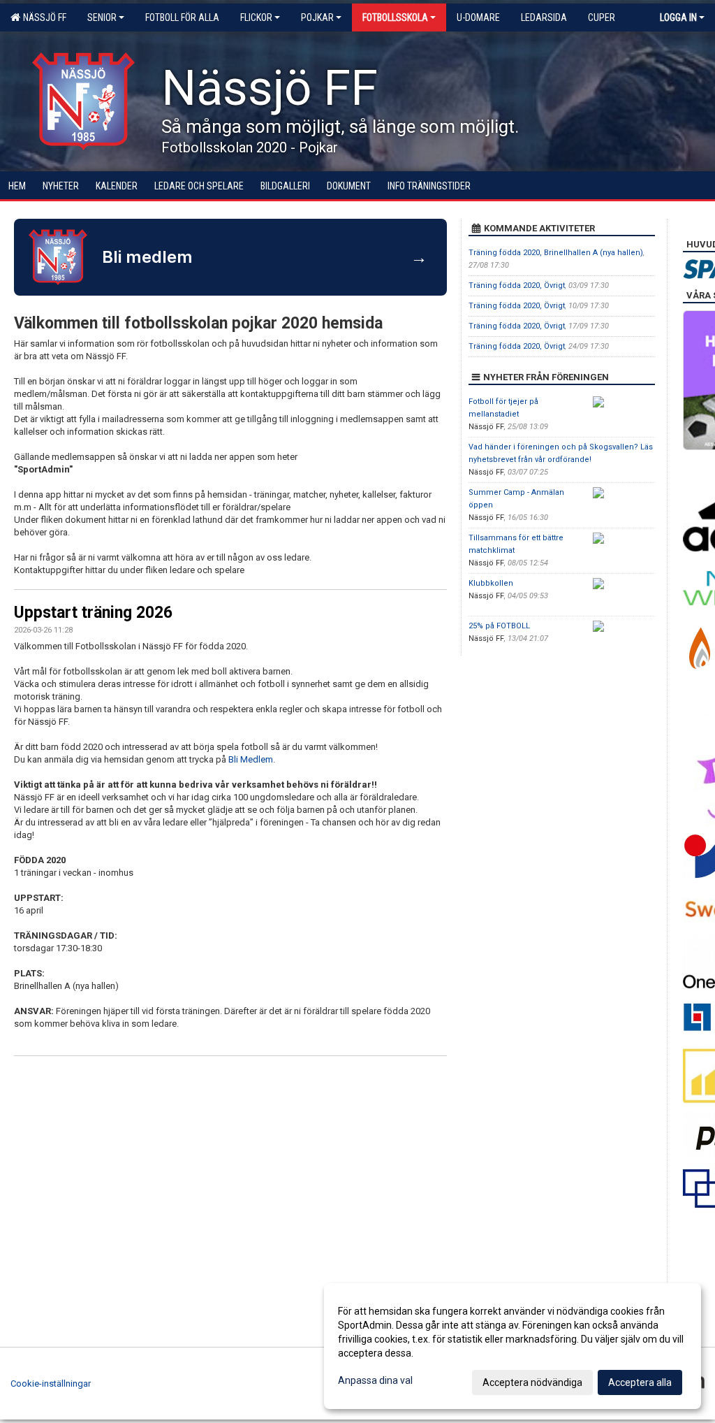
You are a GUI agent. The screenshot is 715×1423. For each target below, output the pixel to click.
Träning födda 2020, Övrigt (517, 285)
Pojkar (317, 17)
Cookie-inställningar (50, 1383)
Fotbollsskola (395, 17)
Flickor (256, 17)
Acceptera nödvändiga (532, 1382)
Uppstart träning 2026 (93, 612)
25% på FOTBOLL (499, 625)
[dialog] (512, 1346)
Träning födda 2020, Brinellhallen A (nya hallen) (556, 252)
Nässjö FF (42, 17)
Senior (102, 17)
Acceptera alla (640, 1382)
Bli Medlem (250, 759)
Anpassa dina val (375, 1380)
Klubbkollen (491, 583)
